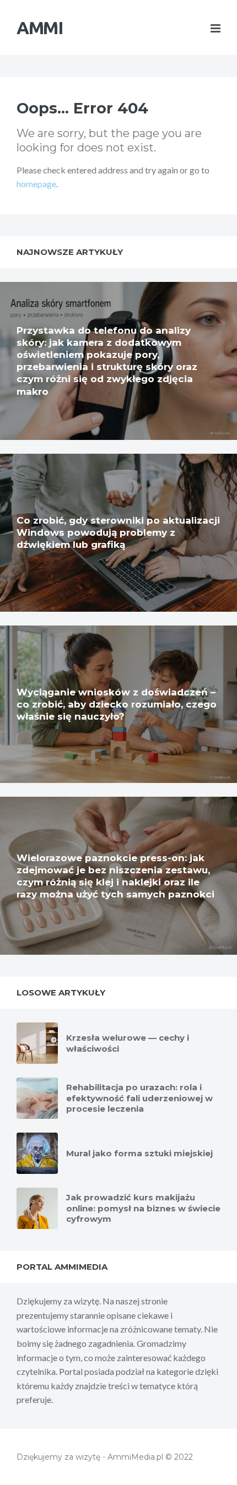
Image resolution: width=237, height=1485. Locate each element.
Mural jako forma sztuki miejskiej (139, 1153)
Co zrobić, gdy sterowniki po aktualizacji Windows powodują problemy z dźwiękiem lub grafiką (118, 532)
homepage (36, 183)
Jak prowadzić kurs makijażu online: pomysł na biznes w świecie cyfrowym (143, 1208)
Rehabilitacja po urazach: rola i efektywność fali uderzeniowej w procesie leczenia (139, 1098)
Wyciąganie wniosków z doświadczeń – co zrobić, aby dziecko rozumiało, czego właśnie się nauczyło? (117, 704)
